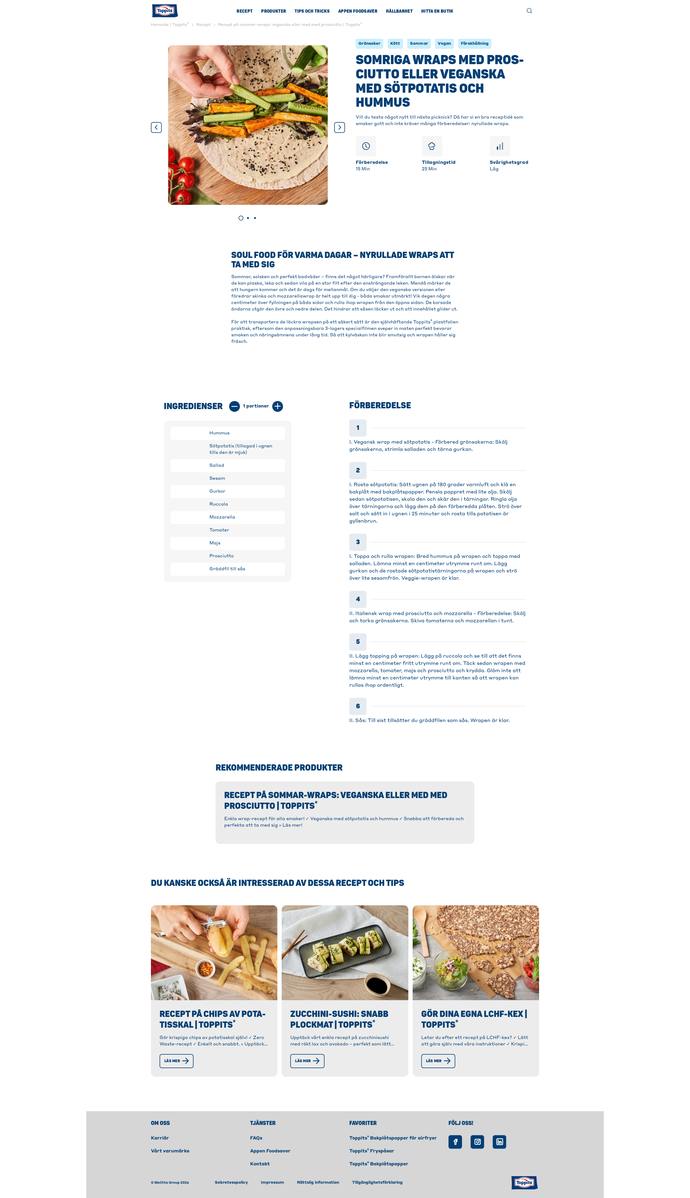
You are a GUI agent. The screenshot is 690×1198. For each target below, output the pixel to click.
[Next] (339, 127)
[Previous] (156, 127)
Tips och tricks (312, 11)
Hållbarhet (399, 11)
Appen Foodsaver (357, 11)
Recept (245, 11)
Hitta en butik (437, 11)
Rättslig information (318, 1183)
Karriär (160, 1138)
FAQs (256, 1138)
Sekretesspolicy (231, 1183)
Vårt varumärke (170, 1151)
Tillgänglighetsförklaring (377, 1183)
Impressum (272, 1183)
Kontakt (260, 1164)
